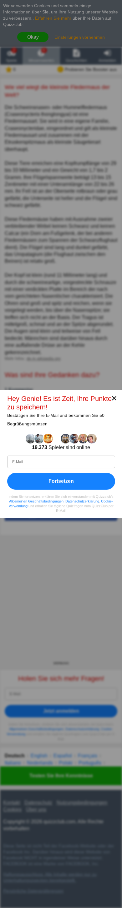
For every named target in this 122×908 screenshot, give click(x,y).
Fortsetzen (61, 481)
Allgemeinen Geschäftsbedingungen (36, 501)
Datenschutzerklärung (82, 501)
